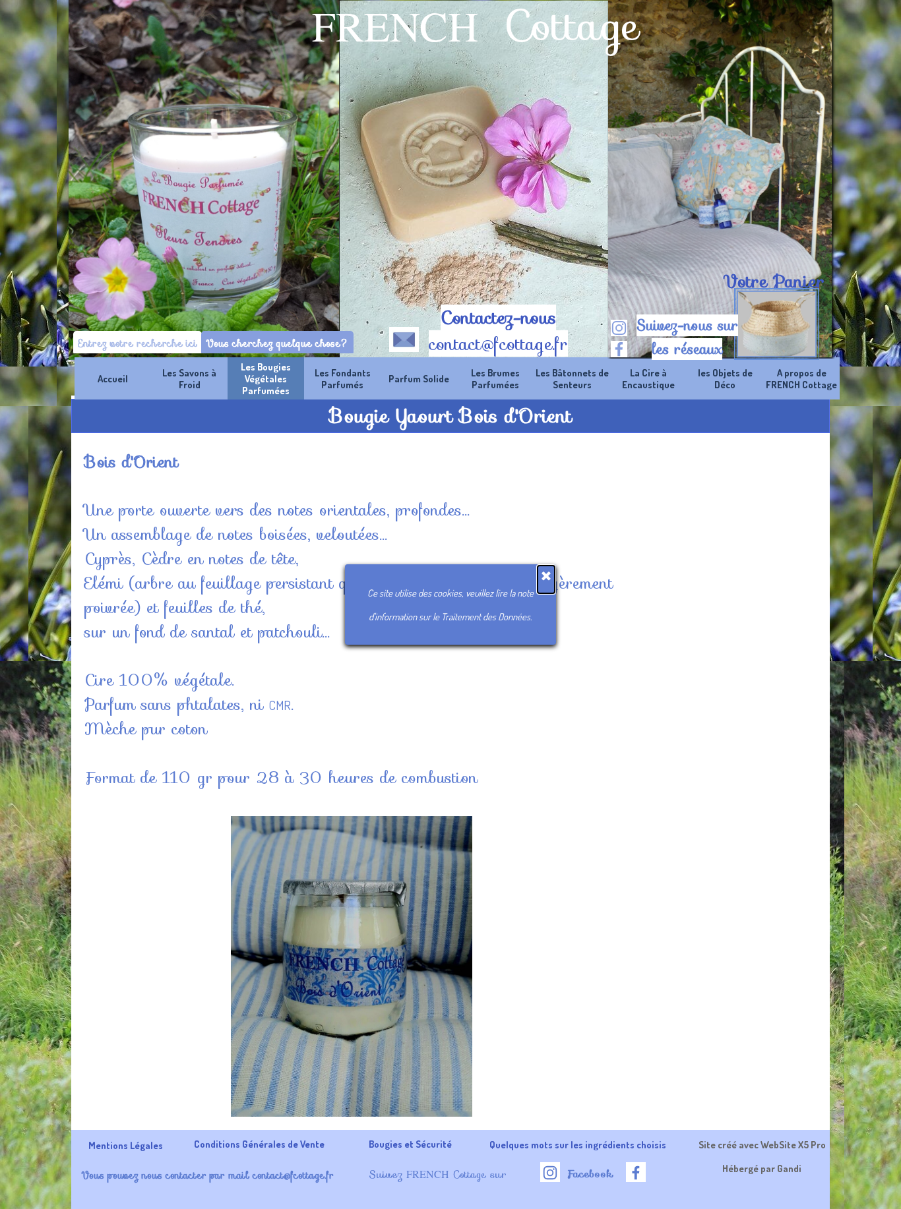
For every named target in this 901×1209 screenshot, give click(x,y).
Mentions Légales (125, 1145)
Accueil (113, 378)
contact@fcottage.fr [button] (498, 344)
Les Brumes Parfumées (495, 378)
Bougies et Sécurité (410, 1144)
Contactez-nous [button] (498, 318)
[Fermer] (546, 579)
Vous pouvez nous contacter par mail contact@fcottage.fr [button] (207, 1175)
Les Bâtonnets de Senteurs (572, 378)
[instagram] (619, 328)
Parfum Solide (418, 378)
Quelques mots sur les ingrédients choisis (577, 1144)
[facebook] (619, 349)
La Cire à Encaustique (648, 378)
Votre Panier (773, 281)
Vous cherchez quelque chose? (277, 343)
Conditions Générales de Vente (259, 1144)
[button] (404, 337)
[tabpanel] (773, 281)
